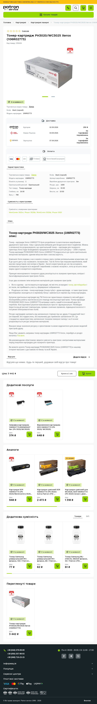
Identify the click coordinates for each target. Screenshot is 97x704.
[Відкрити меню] (91, 8)
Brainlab (87, 701)
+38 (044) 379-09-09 (15, 650)
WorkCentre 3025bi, (44, 212)
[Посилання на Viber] (78, 656)
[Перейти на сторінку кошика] (83, 8)
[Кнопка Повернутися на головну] (11, 8)
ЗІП (87, 516)
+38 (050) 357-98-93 (15, 654)
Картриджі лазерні (40, 22)
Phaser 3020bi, (30, 212)
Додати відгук (79, 357)
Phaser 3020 (57, 212)
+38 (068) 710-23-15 (15, 657)
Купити (88, 374)
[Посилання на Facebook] (64, 656)
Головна (7, 22)
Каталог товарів (50, 15)
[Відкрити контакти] (68, 8)
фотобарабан (80, 285)
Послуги (20, 336)
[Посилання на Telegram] (71, 656)
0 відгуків (25, 31)
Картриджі (21, 22)
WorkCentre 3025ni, (16, 212)
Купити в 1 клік (67, 374)
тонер (70, 285)
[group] (48, 72)
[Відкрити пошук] (76, 8)
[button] (45, 96)
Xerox (31, 107)
